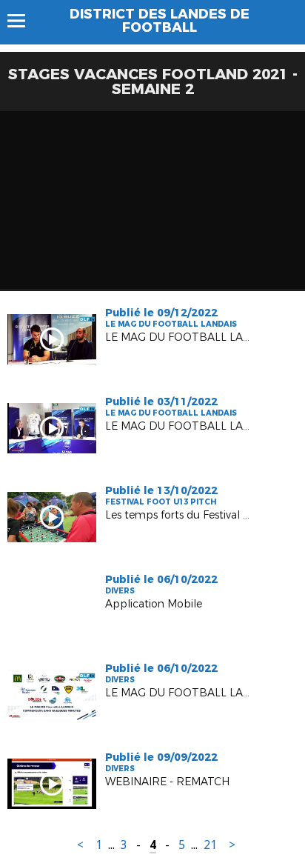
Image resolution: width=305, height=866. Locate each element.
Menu (23, 21)
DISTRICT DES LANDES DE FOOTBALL (159, 21)
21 (210, 845)
